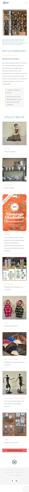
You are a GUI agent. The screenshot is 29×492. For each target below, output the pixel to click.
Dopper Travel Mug (8, 284)
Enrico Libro (7, 149)
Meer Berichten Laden (14, 450)
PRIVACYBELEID (18, 475)
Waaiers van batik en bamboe (11, 359)
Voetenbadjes (7, 235)
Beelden (6, 323)
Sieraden (6, 440)
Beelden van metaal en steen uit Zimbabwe (14, 398)
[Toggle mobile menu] (26, 3)
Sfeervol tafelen (8, 185)
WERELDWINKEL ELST (19, 470)
